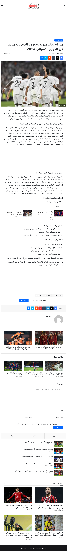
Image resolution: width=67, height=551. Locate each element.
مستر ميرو (23, 548)
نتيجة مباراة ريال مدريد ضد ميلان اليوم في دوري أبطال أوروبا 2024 (37, 456)
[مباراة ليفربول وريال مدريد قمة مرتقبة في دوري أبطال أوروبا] (58, 444)
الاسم (61, 410)
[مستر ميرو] (33, 5)
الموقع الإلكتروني (28, 417)
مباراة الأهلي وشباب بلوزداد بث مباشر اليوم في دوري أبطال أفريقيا (37, 463)
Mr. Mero (60, 53)
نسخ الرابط (23, 300)
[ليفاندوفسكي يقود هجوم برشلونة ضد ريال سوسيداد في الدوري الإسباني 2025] (58, 213)
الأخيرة (34, 436)
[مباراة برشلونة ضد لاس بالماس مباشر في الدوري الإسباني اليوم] (33, 366)
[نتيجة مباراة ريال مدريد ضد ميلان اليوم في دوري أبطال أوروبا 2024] (58, 459)
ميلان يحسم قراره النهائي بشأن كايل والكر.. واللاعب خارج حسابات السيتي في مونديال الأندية (49, 507)
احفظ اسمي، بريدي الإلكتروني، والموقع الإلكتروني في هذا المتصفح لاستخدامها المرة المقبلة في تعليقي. (39, 424)
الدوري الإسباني (58, 40)
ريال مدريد (39, 295)
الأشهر (55, 436)
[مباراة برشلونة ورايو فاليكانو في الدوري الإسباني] (13, 366)
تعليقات (12, 436)
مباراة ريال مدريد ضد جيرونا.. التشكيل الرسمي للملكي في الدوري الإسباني (54, 373)
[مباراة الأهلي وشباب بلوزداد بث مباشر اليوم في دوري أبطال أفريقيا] (58, 466)
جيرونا (47, 295)
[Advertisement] (33, 23)
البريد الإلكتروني (59, 417)
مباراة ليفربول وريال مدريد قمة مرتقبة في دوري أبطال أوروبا (39, 442)
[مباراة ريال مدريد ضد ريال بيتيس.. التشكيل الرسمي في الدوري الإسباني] (27, 213)
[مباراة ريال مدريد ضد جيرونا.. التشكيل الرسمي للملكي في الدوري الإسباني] (54, 366)
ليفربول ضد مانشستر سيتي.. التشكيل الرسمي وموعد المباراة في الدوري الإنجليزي (34, 471)
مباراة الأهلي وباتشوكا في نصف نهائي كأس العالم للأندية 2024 (38, 449)
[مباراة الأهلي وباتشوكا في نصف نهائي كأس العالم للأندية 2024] (58, 451)
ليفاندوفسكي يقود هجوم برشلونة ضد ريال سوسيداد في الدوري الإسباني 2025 (44, 214)
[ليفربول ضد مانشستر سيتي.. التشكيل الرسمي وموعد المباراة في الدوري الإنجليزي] (58, 473)
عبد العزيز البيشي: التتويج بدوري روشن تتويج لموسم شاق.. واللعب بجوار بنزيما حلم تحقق (19, 535)
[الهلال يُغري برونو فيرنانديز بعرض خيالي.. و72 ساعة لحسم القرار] (18, 495)
